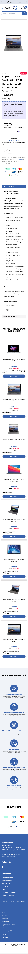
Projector (5, 937)
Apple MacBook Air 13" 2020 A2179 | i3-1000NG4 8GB (14, 480)
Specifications (10, 316)
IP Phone (5, 919)
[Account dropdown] (20, 8)
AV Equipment (7, 883)
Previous (1, 2)
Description (8, 186)
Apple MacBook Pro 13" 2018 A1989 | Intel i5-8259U (14, 600)
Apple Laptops (7, 880)
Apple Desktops (7, 877)
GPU (3, 899)
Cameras (5, 886)
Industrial (5, 915)
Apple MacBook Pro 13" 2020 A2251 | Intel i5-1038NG (14, 640)
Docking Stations (8, 896)
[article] (14, 359)
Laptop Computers (8, 925)
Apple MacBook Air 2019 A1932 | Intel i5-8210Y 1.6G (14, 560)
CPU (3, 889)
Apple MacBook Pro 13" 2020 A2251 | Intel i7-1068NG (14, 400)
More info (15, 124)
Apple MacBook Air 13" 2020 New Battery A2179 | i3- (14, 520)
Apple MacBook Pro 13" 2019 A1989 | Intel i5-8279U (14, 360)
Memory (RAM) (7, 931)
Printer (4, 934)
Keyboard (5, 922)
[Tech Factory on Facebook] (2, 867)
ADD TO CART (14, 376)
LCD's (4, 928)
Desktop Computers (9, 892)
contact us (18, 160)
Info (3, 144)
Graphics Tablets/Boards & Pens (13, 902)
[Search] (24, 13)
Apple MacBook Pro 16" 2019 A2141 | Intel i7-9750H (14, 440)
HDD (3, 912)
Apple (4, 73)
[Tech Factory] (11, 8)
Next (26, 2)
